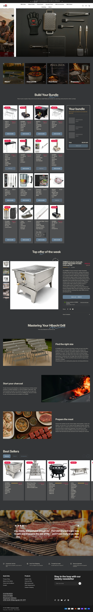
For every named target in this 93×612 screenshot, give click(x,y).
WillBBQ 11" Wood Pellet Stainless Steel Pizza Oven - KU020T (54, 160)
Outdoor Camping (29, 587)
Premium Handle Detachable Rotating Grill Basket (39, 157)
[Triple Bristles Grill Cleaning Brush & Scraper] (26, 212)
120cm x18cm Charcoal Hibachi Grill (7, 124)
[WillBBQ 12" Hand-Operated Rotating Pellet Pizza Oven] (26, 112)
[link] (10, 598)
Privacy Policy (6, 579)
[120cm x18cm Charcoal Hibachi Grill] (10, 112)
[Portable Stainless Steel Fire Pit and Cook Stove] (10, 212)
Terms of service (16, 609)
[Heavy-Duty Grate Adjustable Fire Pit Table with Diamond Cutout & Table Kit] (57, 470)
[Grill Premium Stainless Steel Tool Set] (10, 180)
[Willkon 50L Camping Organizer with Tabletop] (41, 112)
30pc (38, 234)
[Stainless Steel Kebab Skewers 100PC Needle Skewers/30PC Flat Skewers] (41, 212)
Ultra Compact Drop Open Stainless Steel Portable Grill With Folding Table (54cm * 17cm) (74, 490)
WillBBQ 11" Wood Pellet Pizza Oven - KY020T (23, 158)
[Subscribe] (80, 583)
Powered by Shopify (14, 607)
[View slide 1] (45, 541)
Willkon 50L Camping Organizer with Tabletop (39, 125)
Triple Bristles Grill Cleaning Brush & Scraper (23, 225)
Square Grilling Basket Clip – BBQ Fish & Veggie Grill (55, 193)
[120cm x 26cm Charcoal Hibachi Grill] (57, 112)
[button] (15, 483)
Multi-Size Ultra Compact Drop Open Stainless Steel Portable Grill (32, 485)
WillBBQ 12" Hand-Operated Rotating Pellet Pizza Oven (23, 126)
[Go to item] (6, 264)
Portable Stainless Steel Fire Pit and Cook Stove (8, 224)
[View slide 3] (48, 541)
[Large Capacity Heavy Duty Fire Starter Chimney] (26, 180)
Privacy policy (5, 609)
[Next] (62, 1)
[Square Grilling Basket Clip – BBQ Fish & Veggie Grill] (57, 180)
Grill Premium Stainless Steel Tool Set (8, 192)
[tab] (7, 456)
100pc (44, 234)
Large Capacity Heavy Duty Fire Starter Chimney (24, 192)
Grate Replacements (30, 585)
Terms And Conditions (8, 583)
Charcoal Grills (28, 581)
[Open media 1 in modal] (34, 285)
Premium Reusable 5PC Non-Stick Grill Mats (39, 192)
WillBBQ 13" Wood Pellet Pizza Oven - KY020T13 (55, 225)
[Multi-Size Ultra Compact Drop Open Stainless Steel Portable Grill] (35, 470)
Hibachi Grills (28, 579)
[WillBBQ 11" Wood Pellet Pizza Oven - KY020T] (26, 146)
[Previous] (31, 1)
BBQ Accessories (29, 583)
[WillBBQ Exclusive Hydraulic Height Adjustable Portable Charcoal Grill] (13, 470)
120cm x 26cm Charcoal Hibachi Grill (54, 124)
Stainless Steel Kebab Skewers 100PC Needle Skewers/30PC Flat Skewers (40, 225)
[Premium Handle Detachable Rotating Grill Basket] (41, 146)
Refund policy (10, 609)
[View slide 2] (46, 541)
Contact (5, 585)
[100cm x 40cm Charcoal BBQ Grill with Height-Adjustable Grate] (10, 146)
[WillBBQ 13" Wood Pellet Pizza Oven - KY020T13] (57, 212)
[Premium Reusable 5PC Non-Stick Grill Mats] (41, 180)
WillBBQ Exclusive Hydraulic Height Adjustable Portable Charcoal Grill (8, 488)
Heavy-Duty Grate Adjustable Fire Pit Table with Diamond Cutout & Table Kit (52, 488)
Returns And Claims (8, 581)
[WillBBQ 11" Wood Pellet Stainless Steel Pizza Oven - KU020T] (57, 146)
